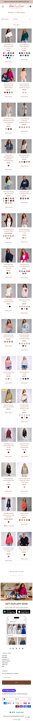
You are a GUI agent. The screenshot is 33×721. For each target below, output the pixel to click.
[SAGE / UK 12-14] (27, 415)
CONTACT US (5, 659)
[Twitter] (16, 648)
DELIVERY (4, 655)
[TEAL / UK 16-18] (4, 236)
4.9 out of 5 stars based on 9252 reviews (16, 716)
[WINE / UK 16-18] (11, 236)
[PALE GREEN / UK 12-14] (24, 127)
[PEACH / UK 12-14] (29, 127)
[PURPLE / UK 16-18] (6, 236)
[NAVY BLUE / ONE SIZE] (7, 273)
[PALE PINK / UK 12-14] (27, 127)
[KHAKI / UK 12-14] (29, 53)
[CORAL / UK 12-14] (20, 520)
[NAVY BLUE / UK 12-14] (8, 55)
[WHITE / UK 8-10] (24, 309)
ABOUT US (4, 664)
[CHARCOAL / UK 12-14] (23, 379)
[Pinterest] (19, 648)
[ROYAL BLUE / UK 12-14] (8, 53)
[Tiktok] (22, 648)
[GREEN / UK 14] (22, 271)
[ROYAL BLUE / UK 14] (23, 273)
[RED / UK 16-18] (13, 236)
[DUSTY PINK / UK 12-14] (7, 342)
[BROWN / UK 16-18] (24, 452)
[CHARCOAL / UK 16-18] (10, 238)
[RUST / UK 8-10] (23, 198)
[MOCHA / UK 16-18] (8, 236)
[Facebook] (10, 648)
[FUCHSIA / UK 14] (20, 271)
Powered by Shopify (22, 693)
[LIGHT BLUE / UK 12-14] (22, 162)
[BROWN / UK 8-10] (28, 198)
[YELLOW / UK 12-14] (12, 92)
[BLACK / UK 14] (29, 271)
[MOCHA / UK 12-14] (4, 55)
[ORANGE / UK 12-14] (5, 92)
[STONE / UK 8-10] (29, 306)
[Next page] (22, 575)
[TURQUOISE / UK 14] (25, 273)
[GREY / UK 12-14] (13, 55)
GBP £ (17, 699)
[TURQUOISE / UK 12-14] (10, 58)
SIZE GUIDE (5, 663)
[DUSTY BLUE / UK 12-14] (5, 342)
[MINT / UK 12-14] (4, 198)
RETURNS (4, 657)
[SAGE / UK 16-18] (23, 92)
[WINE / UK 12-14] (6, 55)
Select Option (8, 61)
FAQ (3, 666)
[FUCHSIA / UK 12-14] (4, 53)
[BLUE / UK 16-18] (8, 165)
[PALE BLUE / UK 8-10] (24, 306)
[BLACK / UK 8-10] (22, 309)
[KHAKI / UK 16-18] (24, 487)
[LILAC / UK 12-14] (25, 346)
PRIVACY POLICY (6, 661)
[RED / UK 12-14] (13, 53)
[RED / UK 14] (27, 271)
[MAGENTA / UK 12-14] (7, 92)
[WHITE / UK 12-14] (6, 53)
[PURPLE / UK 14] (24, 271)
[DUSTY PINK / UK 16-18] (25, 92)
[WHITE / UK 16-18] (7, 306)
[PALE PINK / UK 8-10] (20, 306)
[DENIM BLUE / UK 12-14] (11, 53)
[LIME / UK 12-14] (27, 162)
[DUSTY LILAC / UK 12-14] (10, 342)
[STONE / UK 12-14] (8, 198)
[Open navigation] (2, 6)
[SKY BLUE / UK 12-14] (20, 343)
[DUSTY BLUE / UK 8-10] (25, 198)
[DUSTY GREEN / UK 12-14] (12, 342)
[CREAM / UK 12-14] (20, 415)
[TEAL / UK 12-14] (11, 55)
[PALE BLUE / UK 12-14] (22, 127)
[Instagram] (13, 648)
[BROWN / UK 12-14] (24, 162)
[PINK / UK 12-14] (24, 53)
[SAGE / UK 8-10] (27, 306)
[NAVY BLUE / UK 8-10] (21, 198)
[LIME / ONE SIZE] (10, 273)
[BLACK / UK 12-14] (7, 58)
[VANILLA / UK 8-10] (22, 306)
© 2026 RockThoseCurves (9, 693)
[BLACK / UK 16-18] (7, 238)
